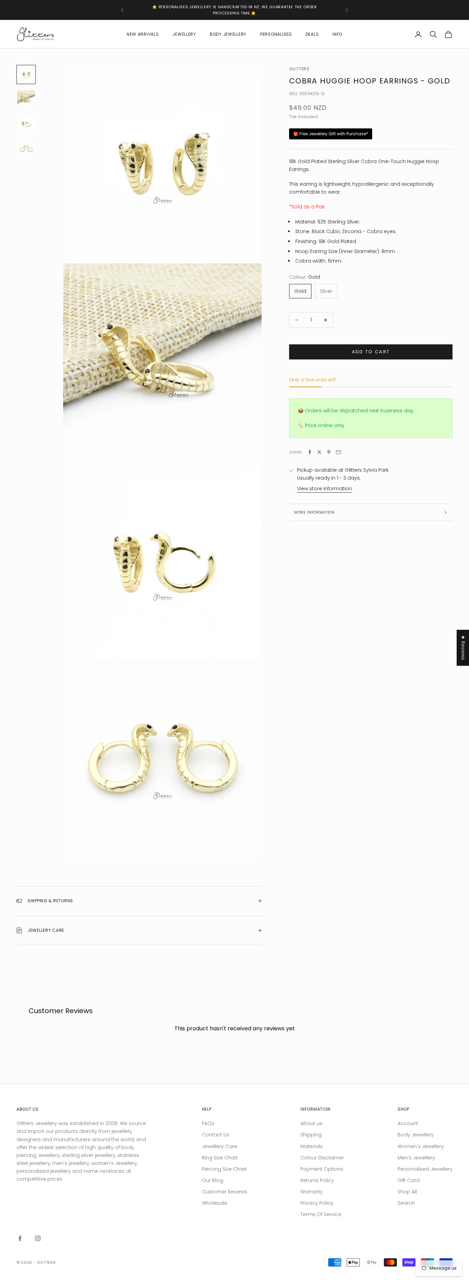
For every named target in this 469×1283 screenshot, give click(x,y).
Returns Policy (317, 1180)
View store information (324, 488)
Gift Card (409, 1180)
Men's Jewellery (416, 1157)
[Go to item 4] (26, 148)
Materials (311, 1146)
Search (406, 1203)
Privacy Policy (316, 1203)
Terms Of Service (320, 1214)
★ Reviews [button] (463, 647)
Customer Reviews (224, 1191)
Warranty (311, 1191)
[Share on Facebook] (309, 452)
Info (337, 34)
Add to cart (371, 351)
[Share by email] (338, 452)
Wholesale (214, 1203)
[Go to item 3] (26, 124)
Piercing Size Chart (224, 1169)
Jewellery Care (219, 1146)
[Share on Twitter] (319, 452)
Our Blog (212, 1180)
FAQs (208, 1123)
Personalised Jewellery (425, 1169)
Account (408, 1123)
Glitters (299, 69)
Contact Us (215, 1134)
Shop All (407, 1191)
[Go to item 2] (26, 99)
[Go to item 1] (26, 74)
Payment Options (321, 1169)
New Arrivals (143, 34)
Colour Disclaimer (322, 1157)
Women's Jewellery (421, 1146)
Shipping (311, 1134)
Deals (312, 34)
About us (311, 1123)
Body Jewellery (228, 34)
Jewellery (184, 34)
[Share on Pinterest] (329, 452)
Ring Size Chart (220, 1157)
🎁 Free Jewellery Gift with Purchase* (330, 134)
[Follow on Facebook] (19, 1238)
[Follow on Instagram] (37, 1238)
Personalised (276, 34)
